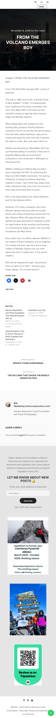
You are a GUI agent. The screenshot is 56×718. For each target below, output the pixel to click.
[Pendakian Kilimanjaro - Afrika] (28, 634)
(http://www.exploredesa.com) (34, 406)
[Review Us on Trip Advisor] (28, 684)
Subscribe (28, 501)
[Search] (35, 2)
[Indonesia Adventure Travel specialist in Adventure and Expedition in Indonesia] (19, 4)
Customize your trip (36, 310)
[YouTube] (32, 700)
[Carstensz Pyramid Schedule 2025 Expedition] (28, 573)
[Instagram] (28, 700)
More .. (42, 7)
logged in (22, 435)
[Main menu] (47, 2)
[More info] (41, 2)
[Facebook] (24, 700)
